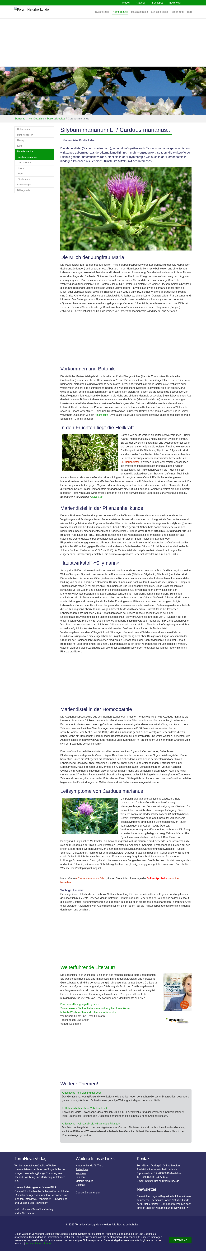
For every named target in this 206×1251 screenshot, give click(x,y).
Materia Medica (84, 1181)
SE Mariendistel (130, 462)
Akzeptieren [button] (180, 1240)
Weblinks (81, 1173)
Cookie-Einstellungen (88, 1192)
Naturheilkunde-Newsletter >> (173, 1207)
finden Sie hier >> (24, 1213)
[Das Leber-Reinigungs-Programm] (178, 993)
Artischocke (101, 415)
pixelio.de (97, 496)
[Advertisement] (103, 42)
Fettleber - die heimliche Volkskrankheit (84, 1108)
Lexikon (80, 1177)
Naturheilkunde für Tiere (89, 1165)
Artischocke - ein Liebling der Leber (82, 1092)
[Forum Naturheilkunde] (41, 11)
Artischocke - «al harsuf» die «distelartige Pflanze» (91, 1123)
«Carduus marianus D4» (90, 878)
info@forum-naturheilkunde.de (162, 1181)
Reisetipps (82, 1169)
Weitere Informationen (38, 1243)
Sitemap (80, 1184)
